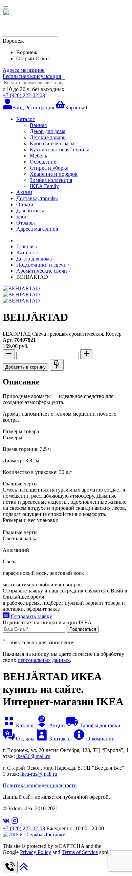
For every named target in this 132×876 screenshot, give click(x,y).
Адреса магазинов (24, 70)
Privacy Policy (35, 852)
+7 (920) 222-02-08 (24, 95)
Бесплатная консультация (32, 76)
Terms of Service (80, 852)
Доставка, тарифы (37, 198)
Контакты (60, 739)
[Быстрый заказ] (57, 365)
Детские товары (48, 137)
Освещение (43, 162)
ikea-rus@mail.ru (38, 774)
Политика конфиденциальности (40, 785)
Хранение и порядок (54, 174)
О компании (100, 739)
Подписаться (82, 629)
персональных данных (44, 660)
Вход (18, 107)
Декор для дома (47, 131)
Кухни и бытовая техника (59, 149)
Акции (24, 192)
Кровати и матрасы (52, 143)
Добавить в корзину (25, 367)
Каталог (25, 119)
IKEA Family (44, 186)
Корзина (76, 107)
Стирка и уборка (49, 168)
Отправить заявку (30, 616)
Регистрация (39, 107)
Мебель (38, 156)
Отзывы (25, 223)
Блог (21, 217)
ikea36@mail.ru (33, 756)
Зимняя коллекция (51, 180)
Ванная (38, 125)
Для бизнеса (30, 210)
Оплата (24, 204)
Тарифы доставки (99, 725)
